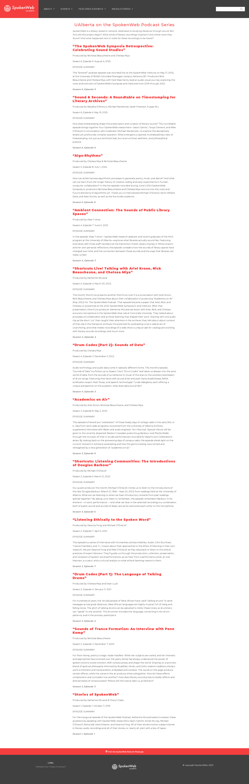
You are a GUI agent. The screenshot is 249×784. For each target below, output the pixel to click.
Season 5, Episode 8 (84, 202)
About (48, 9)
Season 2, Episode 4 (84, 621)
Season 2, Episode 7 (84, 566)
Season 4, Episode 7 (84, 260)
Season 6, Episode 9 (84, 89)
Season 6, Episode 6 (84, 147)
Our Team (50, 767)
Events (66, 9)
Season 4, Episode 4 (84, 337)
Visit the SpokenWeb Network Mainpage (126, 752)
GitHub (39, 767)
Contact (61, 767)
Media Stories (121, 9)
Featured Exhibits (91, 9)
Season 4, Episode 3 (84, 391)
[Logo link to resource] (19, 9)
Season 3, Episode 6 (84, 512)
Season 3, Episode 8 (84, 453)
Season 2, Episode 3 (84, 686)
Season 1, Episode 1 (84, 734)
